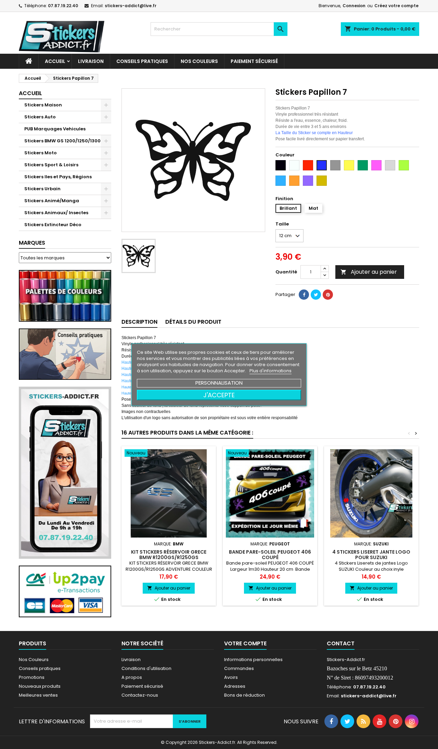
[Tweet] (316, 294)
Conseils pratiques (40, 668)
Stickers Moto (40, 153)
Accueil (55, 61)
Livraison (91, 61)
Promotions (31, 677)
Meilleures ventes (38, 695)
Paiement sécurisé (254, 61)
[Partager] (304, 294)
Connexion (354, 6)
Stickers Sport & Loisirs (51, 165)
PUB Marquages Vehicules (55, 129)
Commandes (239, 668)
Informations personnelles (253, 659)
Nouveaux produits (40, 686)
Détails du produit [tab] (193, 322)
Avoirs (231, 677)
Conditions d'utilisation (146, 668)
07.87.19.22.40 (63, 6)
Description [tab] (139, 322)
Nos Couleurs (199, 61)
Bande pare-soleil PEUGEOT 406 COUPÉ (270, 554)
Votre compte (245, 643)
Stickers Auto (40, 117)
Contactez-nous (139, 695)
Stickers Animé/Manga (51, 200)
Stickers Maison (43, 105)
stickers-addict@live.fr (130, 6)
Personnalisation (219, 382)
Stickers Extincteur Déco (52, 224)
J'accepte (219, 394)
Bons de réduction (244, 695)
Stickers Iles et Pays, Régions (58, 176)
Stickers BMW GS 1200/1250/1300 (62, 141)
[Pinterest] (328, 294)
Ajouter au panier (368, 272)
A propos (131, 677)
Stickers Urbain (42, 188)
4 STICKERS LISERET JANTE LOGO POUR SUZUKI (371, 554)
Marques (32, 243)
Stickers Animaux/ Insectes (56, 212)
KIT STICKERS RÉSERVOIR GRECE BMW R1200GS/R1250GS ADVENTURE (168, 557)
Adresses (234, 686)
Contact (341, 643)
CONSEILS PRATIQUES (142, 61)
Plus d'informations (270, 370)
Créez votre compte (396, 6)
